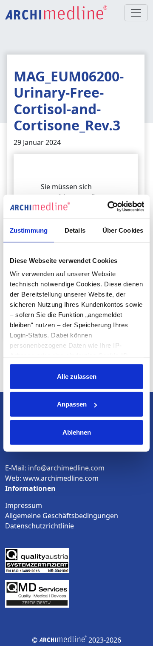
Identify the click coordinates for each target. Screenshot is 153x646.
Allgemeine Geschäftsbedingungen (61, 515)
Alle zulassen (76, 376)
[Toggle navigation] (136, 12)
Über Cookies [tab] (122, 230)
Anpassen (72, 404)
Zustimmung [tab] (29, 230)
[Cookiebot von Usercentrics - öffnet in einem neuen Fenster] (109, 206)
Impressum (23, 505)
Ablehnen (76, 431)
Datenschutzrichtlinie (39, 526)
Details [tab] (75, 230)
